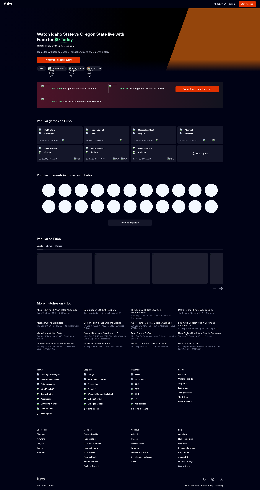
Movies (58, 246)
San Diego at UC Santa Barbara (100, 310)
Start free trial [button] (247, 4)
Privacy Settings (185, 461)
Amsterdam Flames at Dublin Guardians (151, 323)
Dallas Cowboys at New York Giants (149, 343)
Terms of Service (191, 485)
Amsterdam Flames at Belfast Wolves (55, 343)
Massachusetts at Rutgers (50, 323)
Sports (40, 246)
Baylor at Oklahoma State (97, 343)
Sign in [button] (232, 4)
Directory (219, 485)
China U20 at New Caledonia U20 (101, 333)
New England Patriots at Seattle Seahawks (199, 333)
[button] (214, 288)
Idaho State (96, 68)
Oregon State (78, 68)
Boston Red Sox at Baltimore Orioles (102, 323)
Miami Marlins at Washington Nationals (57, 310)
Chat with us (184, 466)
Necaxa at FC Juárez (188, 343)
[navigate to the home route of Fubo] (8, 4)
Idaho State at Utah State (49, 333)
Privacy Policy (207, 485)
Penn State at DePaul (141, 333)
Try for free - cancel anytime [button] (59, 60)
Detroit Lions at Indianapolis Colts (195, 310)
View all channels (130, 222)
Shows (49, 246)
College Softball (59, 68)
